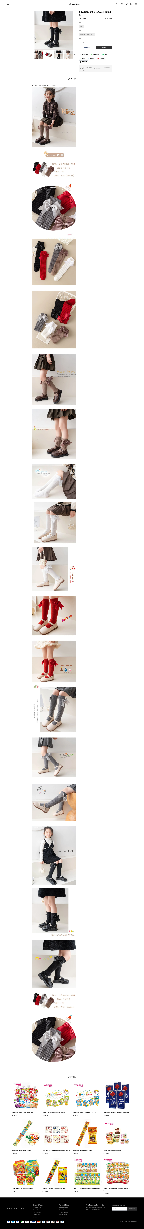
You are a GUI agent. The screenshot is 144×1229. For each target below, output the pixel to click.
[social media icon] (7, 1209)
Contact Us (36, 1217)
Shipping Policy (37, 1207)
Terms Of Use (38, 1205)
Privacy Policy (37, 1214)
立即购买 (104, 47)
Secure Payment (37, 1212)
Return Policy (36, 1210)
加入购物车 (87, 47)
